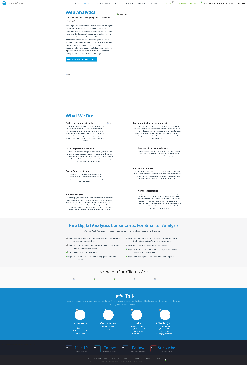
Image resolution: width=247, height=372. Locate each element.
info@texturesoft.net (108, 326)
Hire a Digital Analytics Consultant (80, 59)
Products (118, 3)
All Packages (167, 3)
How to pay (116, 358)
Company (141, 3)
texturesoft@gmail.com (108, 329)
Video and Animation (102, 3)
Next (174, 279)
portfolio (130, 3)
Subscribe (166, 347)
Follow (110, 347)
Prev (72, 279)
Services (86, 3)
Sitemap (158, 358)
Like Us (82, 347)
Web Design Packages (101, 358)
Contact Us (154, 3)
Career (148, 358)
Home (77, 3)
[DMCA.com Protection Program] (173, 360)
